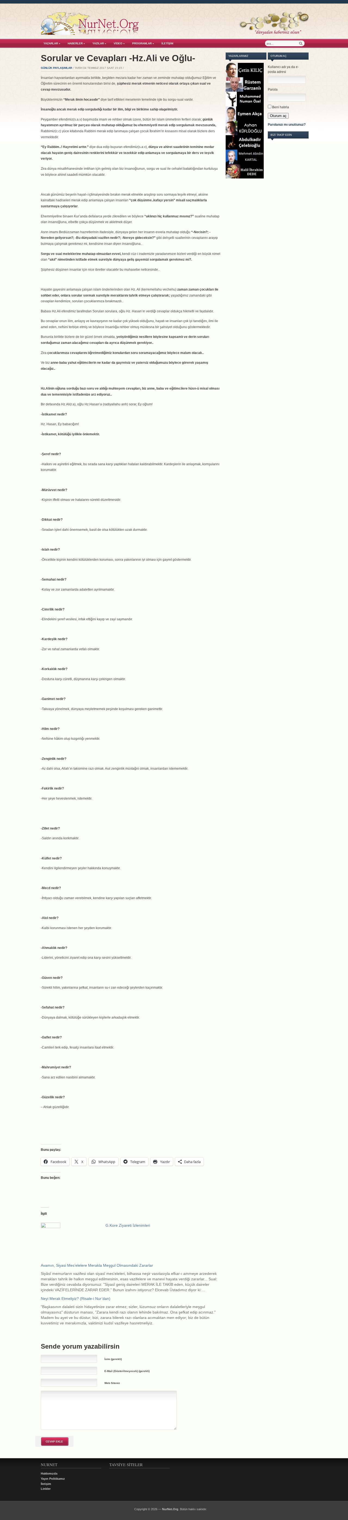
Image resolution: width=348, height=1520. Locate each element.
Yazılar (99, 43)
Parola (273, 89)
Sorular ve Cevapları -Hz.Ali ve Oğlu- (118, 58)
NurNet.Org (170, 1509)
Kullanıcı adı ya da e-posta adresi (283, 69)
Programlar (143, 43)
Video (119, 43)
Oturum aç (278, 116)
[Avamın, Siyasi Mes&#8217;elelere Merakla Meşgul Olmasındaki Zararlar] (133, 1278)
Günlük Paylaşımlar (56, 67)
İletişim (167, 43)
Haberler (76, 43)
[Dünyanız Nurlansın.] (175, 33)
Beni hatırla (280, 107)
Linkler (46, 1488)
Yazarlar (52, 43)
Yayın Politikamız (53, 1478)
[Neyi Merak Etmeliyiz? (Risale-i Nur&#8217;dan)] (133, 1311)
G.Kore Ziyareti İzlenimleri (127, 1225)
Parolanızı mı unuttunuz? (287, 125)
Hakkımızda (49, 1473)
